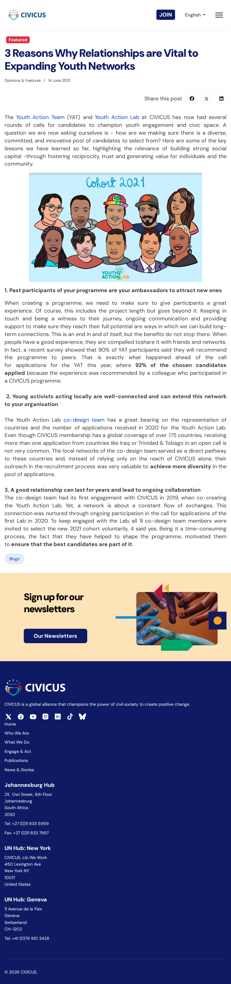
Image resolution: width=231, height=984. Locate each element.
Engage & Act (18, 751)
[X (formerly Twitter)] (207, 98)
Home (10, 724)
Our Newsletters (55, 636)
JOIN (165, 14)
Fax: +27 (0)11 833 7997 (27, 833)
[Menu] (219, 15)
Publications (16, 760)
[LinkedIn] (221, 98)
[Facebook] (192, 98)
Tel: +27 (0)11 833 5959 (27, 823)
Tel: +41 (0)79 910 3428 (27, 938)
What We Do (17, 742)
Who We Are (17, 733)
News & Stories (19, 769)
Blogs (14, 558)
